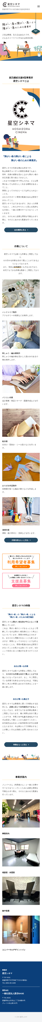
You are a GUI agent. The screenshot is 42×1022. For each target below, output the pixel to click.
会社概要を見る (20, 230)
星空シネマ (23, 1017)
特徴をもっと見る (20, 745)
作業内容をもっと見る (20, 540)
